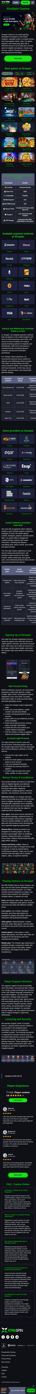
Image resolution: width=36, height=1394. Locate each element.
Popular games (5, 73)
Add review (18, 1100)
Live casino (18, 73)
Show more (18, 1175)
